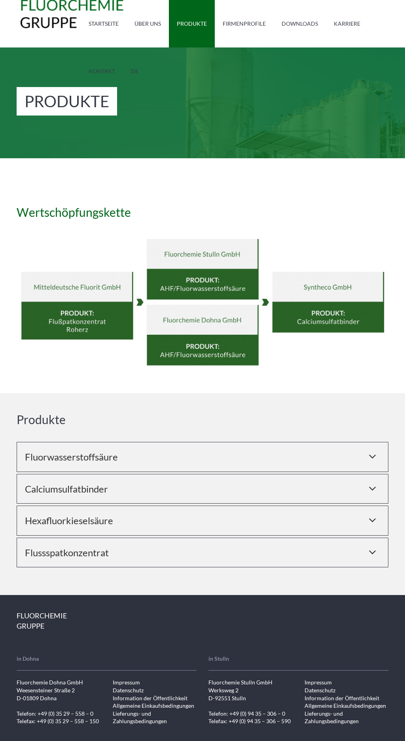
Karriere (347, 23)
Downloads (300, 23)
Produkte (192, 23)
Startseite (104, 23)
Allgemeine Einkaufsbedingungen (153, 705)
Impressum (126, 682)
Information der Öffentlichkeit (150, 698)
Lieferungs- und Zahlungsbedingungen (140, 717)
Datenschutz (128, 690)
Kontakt (102, 71)
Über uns (147, 23)
